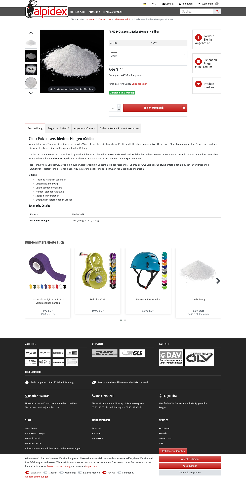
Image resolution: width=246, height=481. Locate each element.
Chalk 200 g (198, 299)
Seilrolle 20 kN (98, 299)
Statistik (53, 472)
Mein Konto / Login (35, 433)
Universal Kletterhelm (148, 299)
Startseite (89, 19)
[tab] (206, 39)
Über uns (96, 428)
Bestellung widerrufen (173, 451)
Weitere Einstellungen (37, 476)
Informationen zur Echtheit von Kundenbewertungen (52, 448)
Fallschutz (94, 11)
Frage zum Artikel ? (58, 128)
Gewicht (114, 52)
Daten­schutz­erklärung (59, 466)
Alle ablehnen (190, 465)
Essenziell (35, 472)
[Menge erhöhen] (119, 106)
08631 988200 (104, 396)
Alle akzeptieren (190, 459)
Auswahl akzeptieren (190, 472)
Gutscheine (31, 428)
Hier (161, 403)
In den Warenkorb (154, 108)
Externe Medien (91, 472)
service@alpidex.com (48, 407)
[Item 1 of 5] (31, 63)
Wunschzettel (32, 438)
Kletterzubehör (122, 19)
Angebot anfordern (84, 128)
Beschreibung (35, 128)
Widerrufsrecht (33, 443)
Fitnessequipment (113, 11)
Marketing (70, 472)
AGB (161, 443)
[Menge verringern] (119, 110)
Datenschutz (165, 438)
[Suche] (217, 11)
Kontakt (163, 433)
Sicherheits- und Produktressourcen (119, 128)
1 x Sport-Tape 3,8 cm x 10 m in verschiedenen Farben (47, 301)
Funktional (128, 472)
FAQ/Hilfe (164, 428)
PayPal (111, 472)
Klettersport (77, 11)
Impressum (98, 438)
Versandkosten (139, 83)
